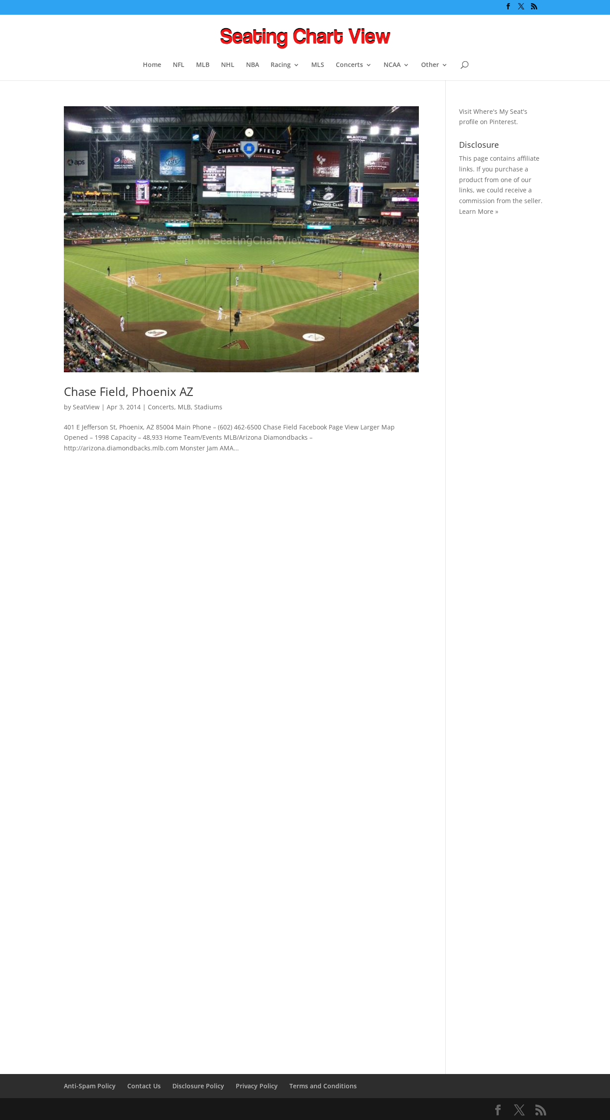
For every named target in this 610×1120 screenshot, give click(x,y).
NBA (252, 65)
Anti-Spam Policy (90, 1086)
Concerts (349, 65)
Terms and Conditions (323, 1086)
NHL (227, 65)
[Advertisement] (495, 364)
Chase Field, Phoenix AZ (128, 391)
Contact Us (144, 1086)
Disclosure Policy (198, 1086)
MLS (317, 65)
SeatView (86, 407)
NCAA (392, 65)
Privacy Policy (257, 1086)
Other (430, 65)
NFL (178, 65)
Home (152, 65)
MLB (202, 65)
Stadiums (208, 407)
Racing (281, 65)
